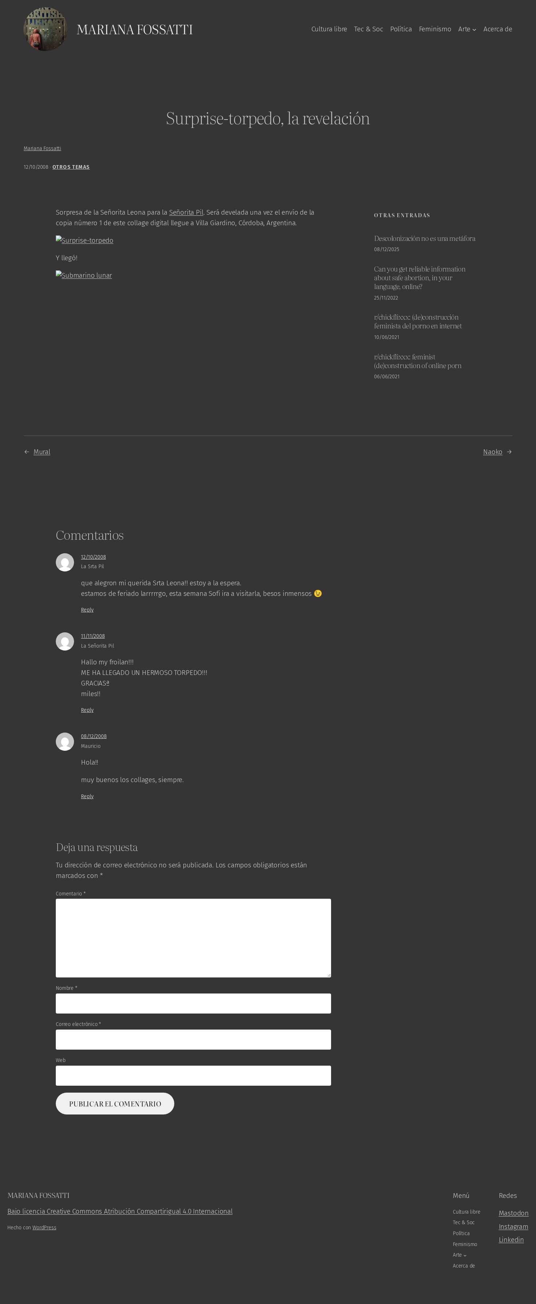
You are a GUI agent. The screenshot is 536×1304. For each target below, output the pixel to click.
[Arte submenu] (474, 29)
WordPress (44, 1228)
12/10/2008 (93, 557)
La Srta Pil (92, 566)
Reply (87, 610)
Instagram (513, 1226)
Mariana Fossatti (134, 28)
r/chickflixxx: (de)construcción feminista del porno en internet (418, 321)
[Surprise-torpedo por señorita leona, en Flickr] (84, 240)
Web (60, 1060)
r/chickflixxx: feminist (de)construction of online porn (417, 361)
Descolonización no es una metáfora (424, 238)
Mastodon (514, 1213)
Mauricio (90, 746)
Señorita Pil (186, 212)
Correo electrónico (78, 1024)
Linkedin (511, 1239)
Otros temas (71, 167)
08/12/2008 (93, 736)
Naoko (492, 452)
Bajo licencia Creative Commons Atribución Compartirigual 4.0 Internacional (120, 1211)
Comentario (71, 894)
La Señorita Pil (97, 646)
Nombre (66, 988)
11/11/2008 (93, 636)
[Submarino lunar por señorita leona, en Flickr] (84, 275)
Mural (42, 452)
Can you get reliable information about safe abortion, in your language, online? (419, 277)
